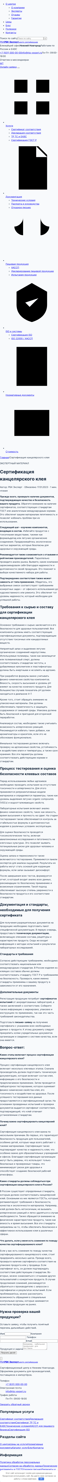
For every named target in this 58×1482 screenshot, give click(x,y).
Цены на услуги (18, 1444)
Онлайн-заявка (8, 67)
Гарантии (16, 18)
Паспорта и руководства (25, 203)
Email (29, 1340)
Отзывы (15, 14)
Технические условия (23, 200)
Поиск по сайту (8, 38)
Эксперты (16, 11)
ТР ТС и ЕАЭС (19, 136)
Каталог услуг (20, 1447)
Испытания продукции (24, 274)
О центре (11, 4)
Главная (4, 457)
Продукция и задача (11, 1348)
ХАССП (15, 267)
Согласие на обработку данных (25, 1465)
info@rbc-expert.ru (32, 52)
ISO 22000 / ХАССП (22, 338)
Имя (2, 1333)
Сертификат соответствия (26, 129)
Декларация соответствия (26, 132)
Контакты (11, 32)
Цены (9, 21)
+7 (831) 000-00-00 (11, 52)
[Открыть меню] (18, 67)
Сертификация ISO (21, 334)
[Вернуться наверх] (1, 1358)
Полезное (11, 29)
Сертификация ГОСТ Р (24, 140)
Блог (8, 25)
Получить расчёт (8, 1353)
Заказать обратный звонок (15, 1404)
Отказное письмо (21, 207)
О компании (18, 7)
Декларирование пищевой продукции (32, 271)
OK (41, 1479)
